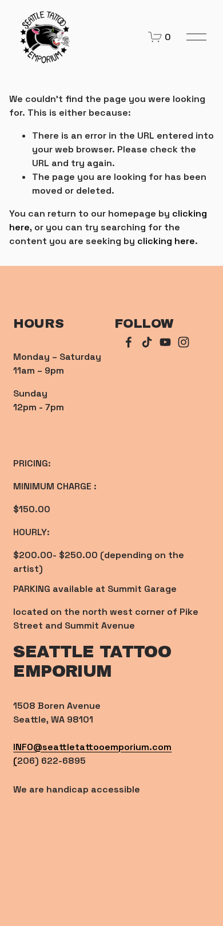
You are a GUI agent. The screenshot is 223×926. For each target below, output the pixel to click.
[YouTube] (165, 342)
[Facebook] (128, 342)
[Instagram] (183, 342)
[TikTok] (147, 342)
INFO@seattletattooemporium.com (92, 747)
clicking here (166, 241)
